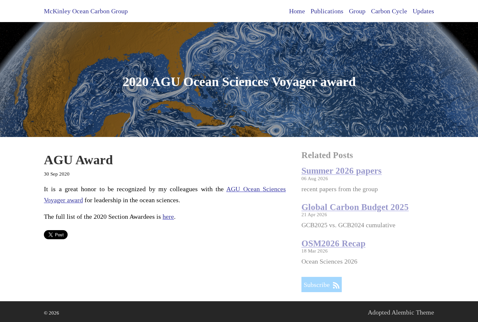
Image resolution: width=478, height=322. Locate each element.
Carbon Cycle (389, 11)
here (168, 216)
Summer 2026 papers (341, 171)
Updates (423, 11)
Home (297, 11)
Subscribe (318, 284)
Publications (327, 11)
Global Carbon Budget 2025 (355, 207)
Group (357, 11)
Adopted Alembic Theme (401, 312)
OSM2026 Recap (333, 243)
